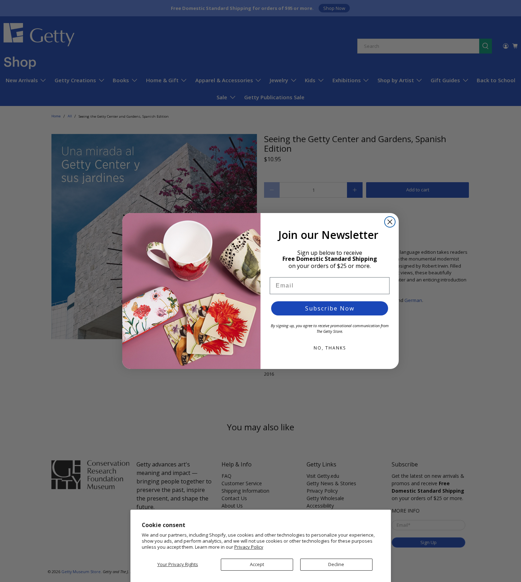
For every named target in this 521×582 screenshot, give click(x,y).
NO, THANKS (330, 348)
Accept (257, 564)
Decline (336, 564)
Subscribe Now (329, 308)
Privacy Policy (248, 547)
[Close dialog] (390, 222)
